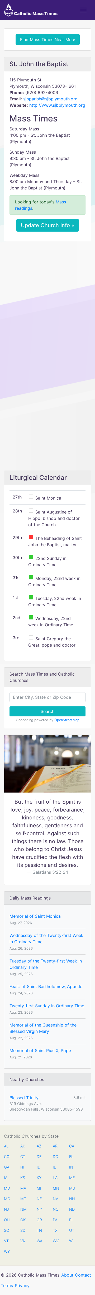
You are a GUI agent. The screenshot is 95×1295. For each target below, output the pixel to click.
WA (39, 1241)
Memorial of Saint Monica (35, 916)
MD (6, 1188)
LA (55, 1177)
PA (55, 1220)
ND (71, 1209)
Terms (7, 1285)
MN (55, 1188)
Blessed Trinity (24, 1097)
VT (6, 1241)
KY (39, 1177)
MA (23, 1188)
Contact (83, 1275)
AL (6, 1146)
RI (71, 1220)
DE (39, 1156)
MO (6, 1198)
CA (71, 1146)
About (67, 1275)
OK (23, 1220)
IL (54, 1167)
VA (22, 1241)
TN (39, 1230)
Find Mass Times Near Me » (47, 39)
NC (55, 1209)
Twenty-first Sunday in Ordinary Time (47, 1005)
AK (22, 1146)
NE (39, 1198)
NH (71, 1198)
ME (71, 1177)
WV (55, 1241)
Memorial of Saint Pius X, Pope (40, 1050)
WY (6, 1251)
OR (39, 1220)
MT (23, 1198)
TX (55, 1230)
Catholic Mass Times (35, 13)
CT (22, 1156)
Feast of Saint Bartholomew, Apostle (46, 986)
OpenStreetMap (66, 720)
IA (5, 1177)
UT (71, 1230)
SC (6, 1230)
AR (55, 1146)
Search (47, 711)
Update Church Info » (47, 225)
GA (6, 1167)
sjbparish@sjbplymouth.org (50, 98)
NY (39, 1209)
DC (55, 1156)
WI (71, 1241)
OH (6, 1220)
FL (71, 1156)
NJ (6, 1209)
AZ (39, 1146)
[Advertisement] (47, 295)
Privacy (22, 1285)
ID (38, 1167)
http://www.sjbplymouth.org (57, 105)
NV (55, 1198)
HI (22, 1167)
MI (39, 1188)
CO (6, 1156)
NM (23, 1209)
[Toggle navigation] (83, 10)
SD (22, 1230)
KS (22, 1177)
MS (71, 1188)
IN (71, 1167)
